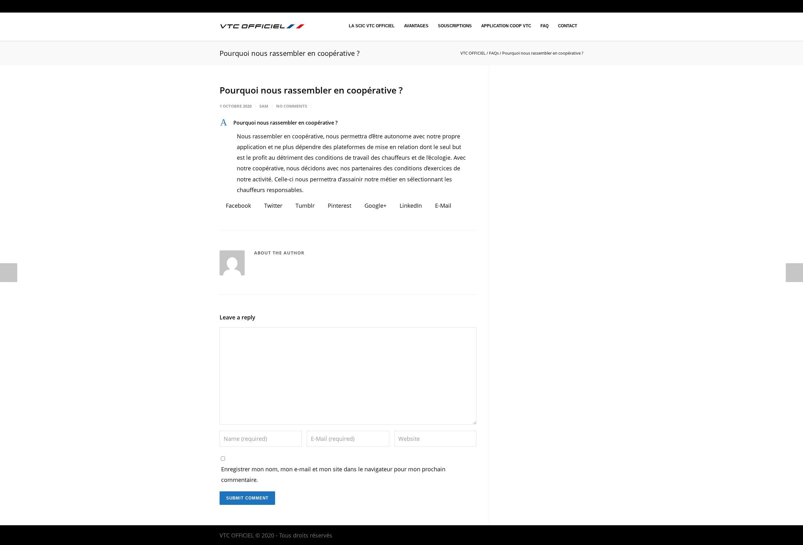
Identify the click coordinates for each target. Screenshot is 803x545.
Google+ (374, 205)
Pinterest (338, 205)
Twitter (272, 205)
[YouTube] (577, 6)
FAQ (544, 26)
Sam (263, 106)
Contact (567, 26)
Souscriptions (455, 26)
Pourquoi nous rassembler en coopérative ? (311, 90)
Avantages (416, 26)
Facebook (237, 205)
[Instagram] (539, 6)
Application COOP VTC (506, 26)
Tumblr (304, 205)
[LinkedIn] (552, 6)
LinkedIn (410, 205)
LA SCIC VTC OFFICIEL (372, 26)
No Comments (291, 106)
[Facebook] (527, 6)
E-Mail (442, 205)
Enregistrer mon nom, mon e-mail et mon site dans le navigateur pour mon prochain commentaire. (333, 474)
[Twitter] (564, 6)
